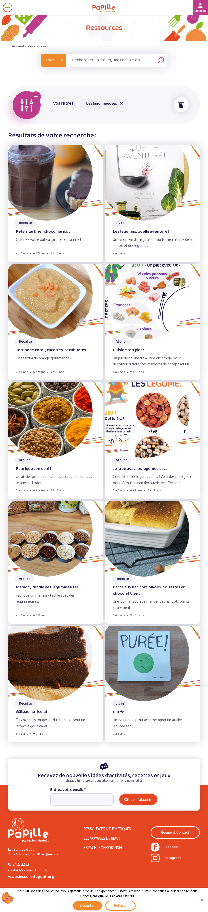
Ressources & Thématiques (107, 829)
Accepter (87, 905)
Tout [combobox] (50, 60)
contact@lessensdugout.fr (27, 870)
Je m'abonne (141, 800)
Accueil (18, 46)
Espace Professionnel (103, 848)
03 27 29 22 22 (18, 865)
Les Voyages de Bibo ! (102, 839)
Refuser (120, 905)
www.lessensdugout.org (31, 877)
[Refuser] (201, 899)
